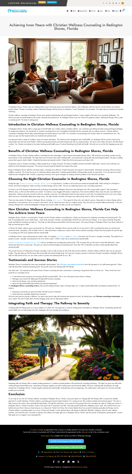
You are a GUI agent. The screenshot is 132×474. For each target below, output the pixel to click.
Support (116, 11)
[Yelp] (119, 3)
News (108, 11)
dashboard (84, 432)
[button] (122, 3)
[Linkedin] (113, 3)
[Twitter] (110, 3)
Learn (101, 11)
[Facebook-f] (103, 3)
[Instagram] (106, 3)
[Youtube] (116, 3)
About (74, 11)
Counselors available (36, 430)
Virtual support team (47, 436)
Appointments (83, 11)
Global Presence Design (79, 467)
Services (92, 11)
